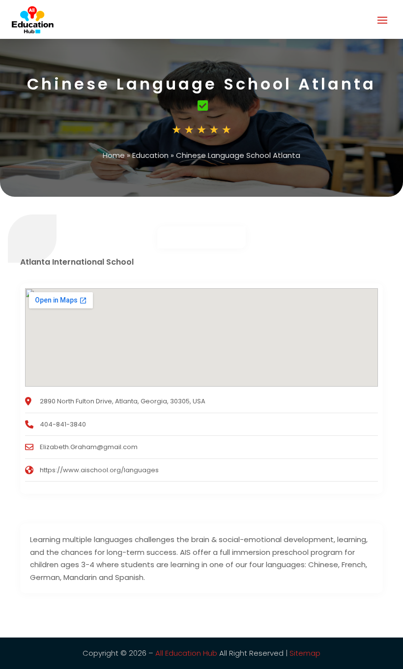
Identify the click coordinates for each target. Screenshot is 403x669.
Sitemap (304, 653)
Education (150, 155)
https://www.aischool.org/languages (99, 470)
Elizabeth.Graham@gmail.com (89, 447)
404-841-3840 (63, 424)
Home (114, 155)
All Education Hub (186, 653)
